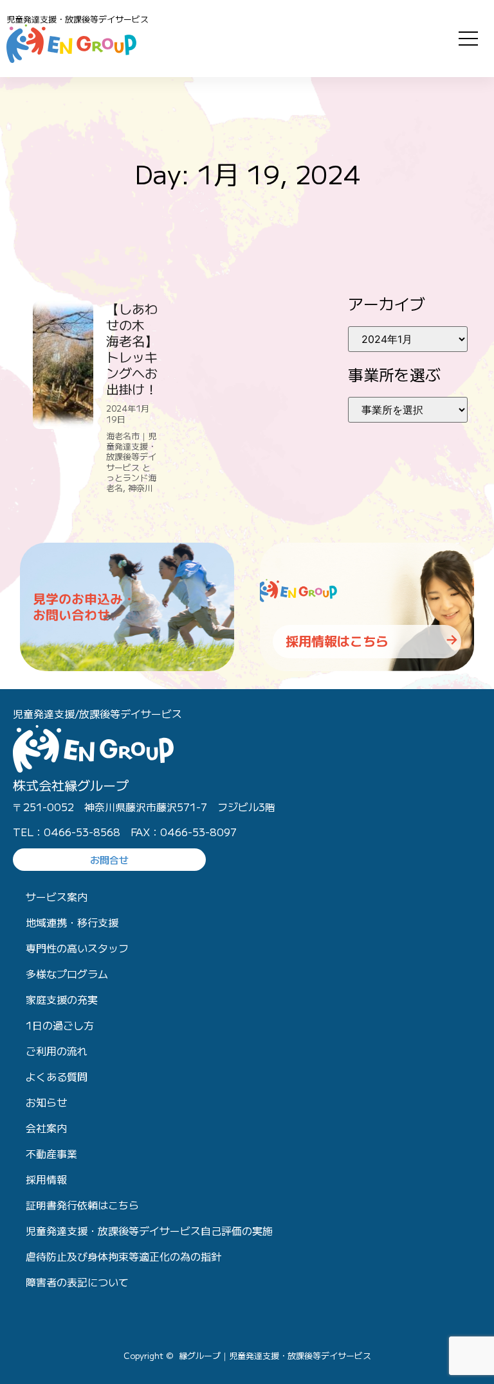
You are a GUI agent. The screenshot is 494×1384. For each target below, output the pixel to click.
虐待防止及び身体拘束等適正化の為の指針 (123, 1256)
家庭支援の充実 (62, 999)
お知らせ (46, 1102)
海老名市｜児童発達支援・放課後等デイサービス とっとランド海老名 (131, 462)
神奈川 (140, 488)
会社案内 (46, 1127)
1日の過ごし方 (60, 1025)
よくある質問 (56, 1076)
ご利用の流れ (56, 1050)
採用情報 (46, 1179)
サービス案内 (56, 896)
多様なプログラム (67, 973)
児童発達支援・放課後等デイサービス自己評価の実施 (149, 1230)
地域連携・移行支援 (72, 922)
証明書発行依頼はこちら (82, 1205)
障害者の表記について (77, 1282)
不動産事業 (51, 1153)
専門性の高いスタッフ (77, 948)
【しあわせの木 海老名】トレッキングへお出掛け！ (132, 348)
